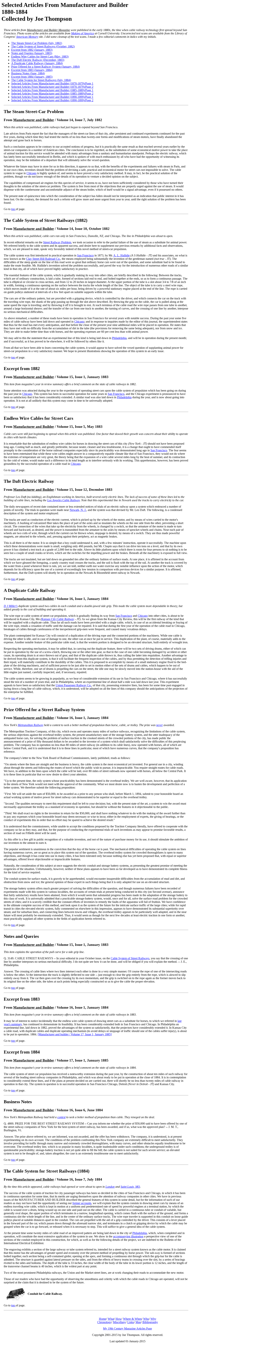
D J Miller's (11, 606)
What (111, 1318)
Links (130, 1322)
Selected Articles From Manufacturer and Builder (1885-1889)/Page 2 (52, 93)
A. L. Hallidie (121, 255)
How (119, 1318)
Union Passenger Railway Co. (73, 685)
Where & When (132, 1318)
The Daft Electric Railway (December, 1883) (37, 59)
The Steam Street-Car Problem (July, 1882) (36, 43)
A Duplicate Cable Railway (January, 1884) (37, 63)
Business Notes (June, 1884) (28, 73)
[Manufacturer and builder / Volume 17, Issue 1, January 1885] (75, 1034)
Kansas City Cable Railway (57, 619)
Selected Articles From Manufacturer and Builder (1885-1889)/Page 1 (52, 90)
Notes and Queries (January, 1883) (31, 53)
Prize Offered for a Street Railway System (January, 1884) (45, 66)
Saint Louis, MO (130, 1186)
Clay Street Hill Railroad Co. (43, 258)
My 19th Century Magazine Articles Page (127, 1328)
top (13, 209)
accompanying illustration (128, 1236)
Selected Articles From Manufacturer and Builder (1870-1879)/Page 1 (52, 83)
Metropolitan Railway (30, 725)
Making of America (82, 33)
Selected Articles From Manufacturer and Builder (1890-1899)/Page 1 (52, 96)
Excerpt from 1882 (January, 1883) (31, 49)
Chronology (104, 1322)
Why (153, 1318)
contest (61, 1117)
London (110, 1186)
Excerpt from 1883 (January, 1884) (31, 70)
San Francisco (85, 255)
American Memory (27, 36)
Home (102, 1318)
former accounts (81, 1203)
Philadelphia (119, 338)
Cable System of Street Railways (130, 958)
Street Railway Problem (57, 242)
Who (146, 1318)
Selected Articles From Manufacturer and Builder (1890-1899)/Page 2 (52, 100)
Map (138, 1322)
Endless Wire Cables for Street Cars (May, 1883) (40, 56)
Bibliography (150, 1322)
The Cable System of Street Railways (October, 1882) (43, 46)
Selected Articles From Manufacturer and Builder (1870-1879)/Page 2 (52, 86)
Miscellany (119, 1322)
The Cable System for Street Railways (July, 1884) (41, 80)
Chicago (31, 173)
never (159, 725)
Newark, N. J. (78, 510)
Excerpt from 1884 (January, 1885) (31, 76)
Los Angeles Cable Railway (63, 500)
